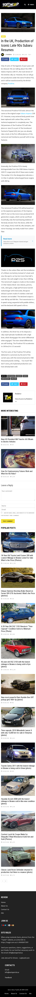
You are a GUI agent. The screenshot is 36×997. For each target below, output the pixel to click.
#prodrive (11, 376)
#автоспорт (6, 379)
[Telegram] (9, 925)
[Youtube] (3, 925)
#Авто (25, 376)
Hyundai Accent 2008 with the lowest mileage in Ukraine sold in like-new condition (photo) (18, 801)
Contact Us (5, 909)
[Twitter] (6, 925)
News (3, 36)
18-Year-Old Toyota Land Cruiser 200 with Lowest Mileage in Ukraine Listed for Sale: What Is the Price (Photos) (17, 557)
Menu (32, 4)
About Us (4, 906)
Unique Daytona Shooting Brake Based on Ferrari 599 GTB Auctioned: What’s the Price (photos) (18, 593)
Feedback (8, 977)
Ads (2, 913)
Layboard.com (24, 958)
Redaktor (9, 54)
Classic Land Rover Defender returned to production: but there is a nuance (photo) (17, 871)
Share (6, 59)
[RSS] (11, 925)
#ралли (14, 379)
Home (3, 902)
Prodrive (11, 83)
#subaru (19, 376)
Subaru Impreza (26, 113)
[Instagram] (7, 925)
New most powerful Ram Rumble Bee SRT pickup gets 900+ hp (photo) (17, 698)
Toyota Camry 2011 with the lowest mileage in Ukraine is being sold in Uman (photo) (18, 767)
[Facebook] (1, 925)
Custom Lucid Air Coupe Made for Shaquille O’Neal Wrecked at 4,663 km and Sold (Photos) (17, 836)
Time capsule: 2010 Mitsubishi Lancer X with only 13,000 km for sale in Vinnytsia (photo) (16, 732)
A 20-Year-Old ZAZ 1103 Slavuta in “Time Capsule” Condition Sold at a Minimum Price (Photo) (16, 628)
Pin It (24, 59)
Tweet (15, 59)
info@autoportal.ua (16, 953)
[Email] (13, 925)
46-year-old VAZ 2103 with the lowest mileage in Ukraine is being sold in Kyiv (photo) (16, 664)
